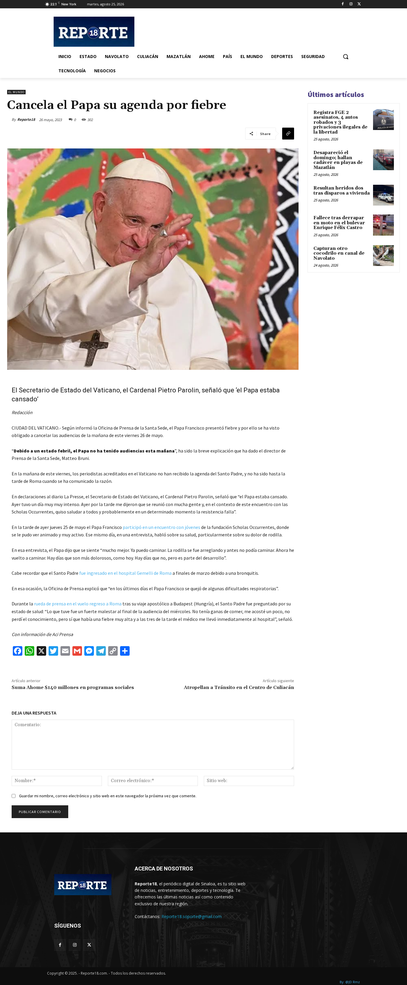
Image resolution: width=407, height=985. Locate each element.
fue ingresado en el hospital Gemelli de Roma (126, 573)
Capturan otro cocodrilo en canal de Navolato (338, 253)
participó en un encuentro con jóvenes (161, 527)
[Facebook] (342, 4)
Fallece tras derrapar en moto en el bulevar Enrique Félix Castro (339, 223)
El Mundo (16, 92)
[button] (345, 56)
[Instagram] (350, 4)
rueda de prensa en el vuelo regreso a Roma (77, 604)
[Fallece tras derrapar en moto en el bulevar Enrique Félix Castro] (383, 224)
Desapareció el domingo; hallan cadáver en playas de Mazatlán (338, 160)
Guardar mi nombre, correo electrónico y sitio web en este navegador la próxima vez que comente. (107, 795)
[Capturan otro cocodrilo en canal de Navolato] (383, 255)
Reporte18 (26, 119)
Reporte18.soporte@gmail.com (191, 916)
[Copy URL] (288, 134)
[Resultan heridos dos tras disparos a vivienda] (383, 195)
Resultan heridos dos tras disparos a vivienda (341, 190)
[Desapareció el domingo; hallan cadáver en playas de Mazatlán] (383, 159)
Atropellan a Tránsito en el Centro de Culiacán (239, 687)
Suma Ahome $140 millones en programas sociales (73, 687)
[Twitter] (359, 4)
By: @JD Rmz (350, 982)
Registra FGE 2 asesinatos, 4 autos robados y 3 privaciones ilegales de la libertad (340, 122)
